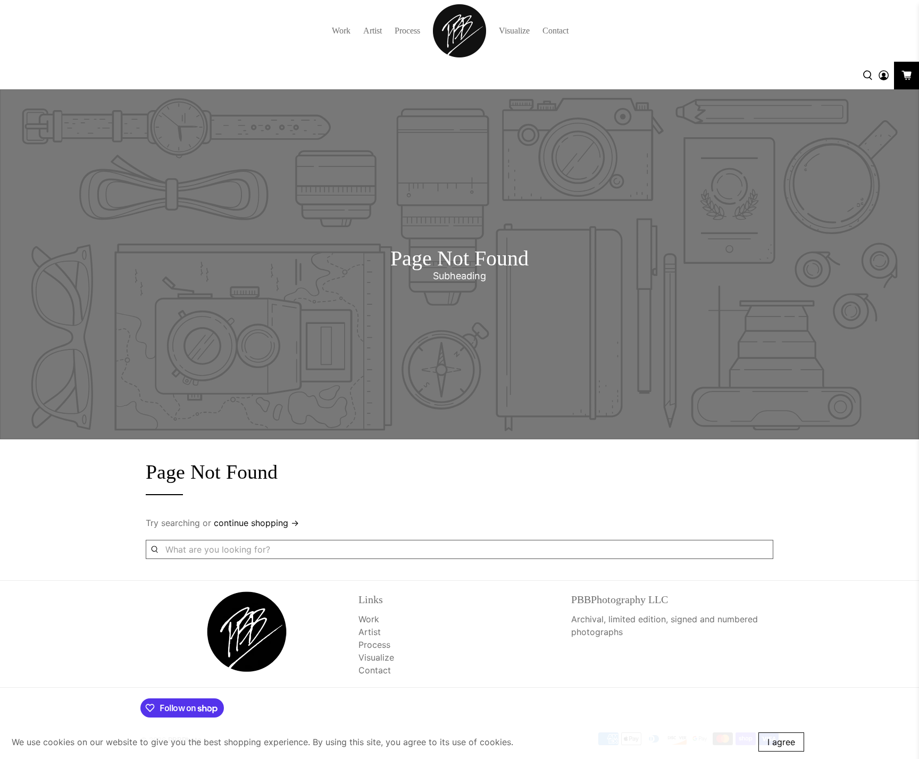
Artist (372, 30)
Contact (555, 30)
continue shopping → (256, 523)
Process (407, 30)
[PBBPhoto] (459, 30)
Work (341, 30)
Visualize (514, 30)
